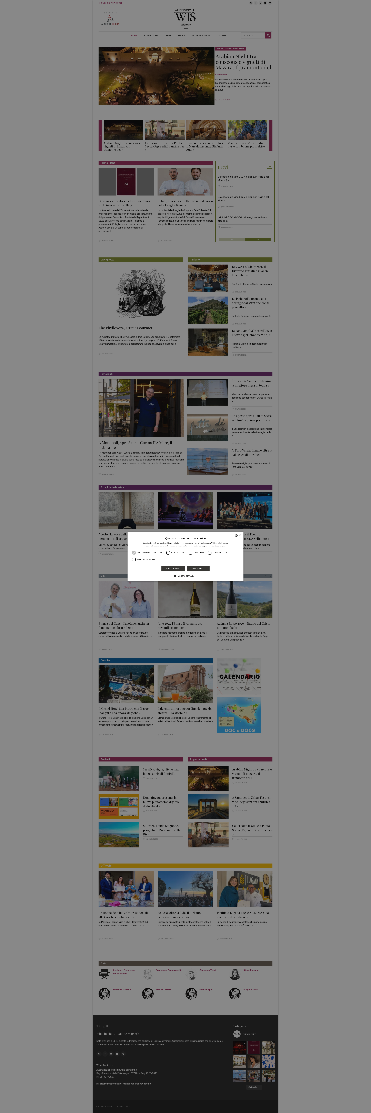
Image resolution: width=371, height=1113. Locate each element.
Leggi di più (220, 546)
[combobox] (236, 535)
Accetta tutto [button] (173, 568)
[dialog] (185, 556)
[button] (185, 576)
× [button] (240, 535)
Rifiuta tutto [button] (198, 568)
